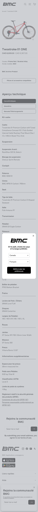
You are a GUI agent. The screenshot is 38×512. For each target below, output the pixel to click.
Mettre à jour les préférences (19, 270)
